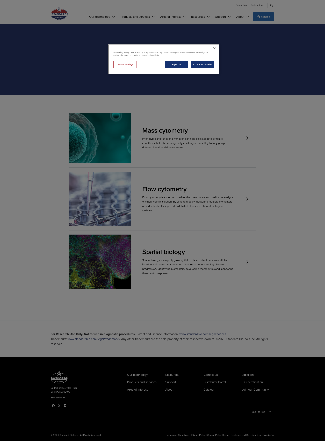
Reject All (177, 64)
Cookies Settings (125, 64)
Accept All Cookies (202, 64)
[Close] (214, 48)
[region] (163, 59)
